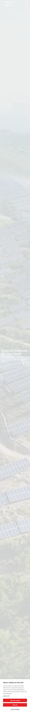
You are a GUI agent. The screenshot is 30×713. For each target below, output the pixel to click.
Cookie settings (15, 709)
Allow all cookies (15, 700)
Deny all (15, 705)
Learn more (6, 696)
